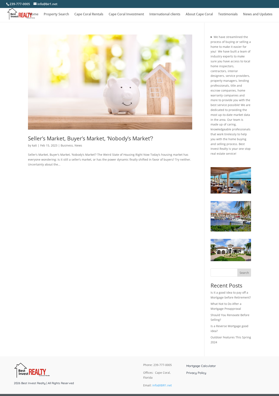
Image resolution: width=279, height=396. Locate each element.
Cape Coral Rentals (88, 14)
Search (244, 273)
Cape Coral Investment (126, 14)
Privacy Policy (196, 373)
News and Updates (257, 14)
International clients (164, 14)
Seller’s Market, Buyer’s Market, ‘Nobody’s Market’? (90, 138)
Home (33, 14)
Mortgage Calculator (201, 366)
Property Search (56, 14)
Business (67, 145)
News (78, 145)
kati (34, 145)
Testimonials (228, 14)
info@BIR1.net (162, 385)
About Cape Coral (199, 14)
